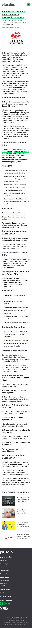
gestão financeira (13, 223)
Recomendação (3, 560)
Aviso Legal (25, 622)
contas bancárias (11, 240)
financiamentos (8, 267)
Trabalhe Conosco (6, 596)
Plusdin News (4, 577)
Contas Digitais (5, 564)
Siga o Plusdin (6, 600)
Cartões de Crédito (6, 557)
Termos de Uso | (7, 622)
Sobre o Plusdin (5, 589)
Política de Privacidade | (17, 622)
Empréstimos (4, 570)
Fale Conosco (4, 593)
